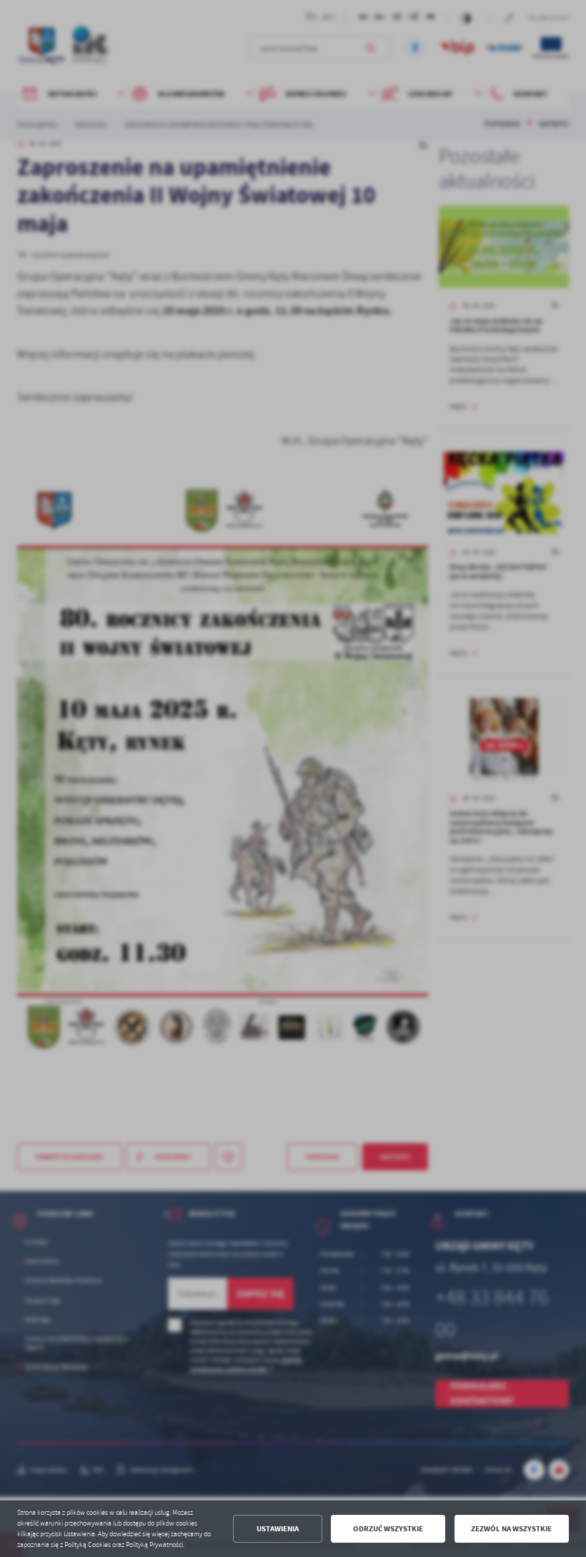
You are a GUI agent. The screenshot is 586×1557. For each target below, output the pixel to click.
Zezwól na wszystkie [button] (511, 1528)
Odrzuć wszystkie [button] (388, 1528)
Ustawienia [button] (278, 1528)
